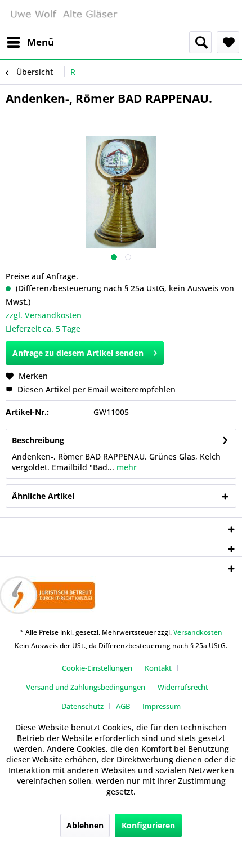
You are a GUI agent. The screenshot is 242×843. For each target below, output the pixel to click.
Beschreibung (38, 440)
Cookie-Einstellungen (97, 668)
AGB (123, 706)
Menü (40, 41)
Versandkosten (197, 632)
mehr (125, 467)
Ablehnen (85, 825)
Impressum (161, 706)
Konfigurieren (148, 825)
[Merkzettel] (228, 42)
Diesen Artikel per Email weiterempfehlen (95, 389)
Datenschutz (82, 706)
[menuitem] (30, 42)
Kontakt (158, 668)
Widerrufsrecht (183, 687)
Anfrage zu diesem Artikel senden (78, 352)
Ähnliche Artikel (43, 495)
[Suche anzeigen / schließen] (200, 42)
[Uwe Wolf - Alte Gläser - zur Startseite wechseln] (63, 15)
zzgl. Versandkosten (44, 315)
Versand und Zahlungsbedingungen (85, 687)
